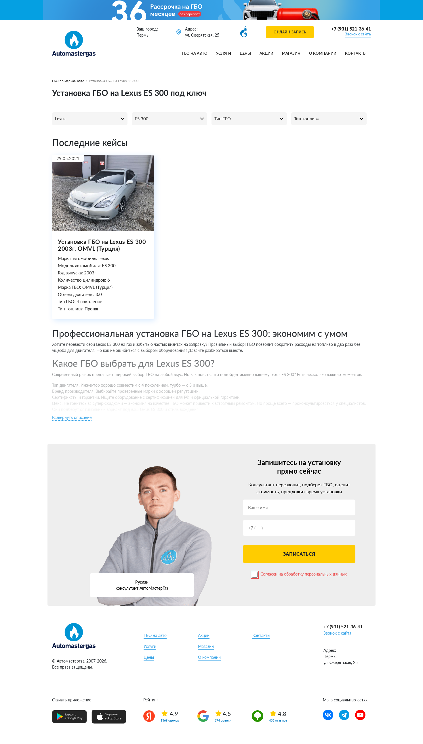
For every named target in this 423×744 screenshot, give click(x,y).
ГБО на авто (194, 53)
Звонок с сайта (358, 34)
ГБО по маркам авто (68, 81)
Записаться (299, 554)
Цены (245, 53)
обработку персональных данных (315, 574)
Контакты (356, 53)
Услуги (223, 53)
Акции (266, 53)
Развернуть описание (72, 417)
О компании (322, 53)
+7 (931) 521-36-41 (351, 28)
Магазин (291, 53)
